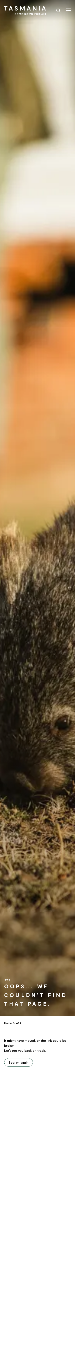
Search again (19, 1062)
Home (8, 1023)
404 (18, 1023)
